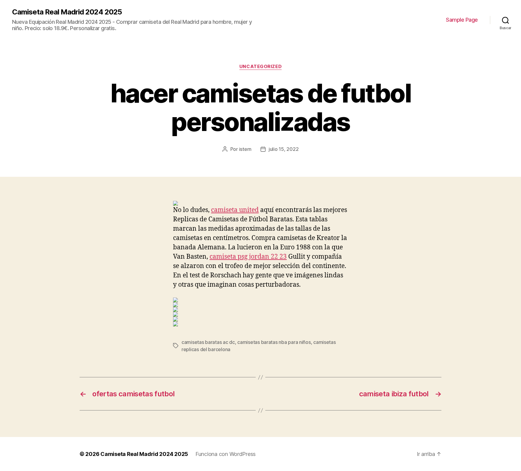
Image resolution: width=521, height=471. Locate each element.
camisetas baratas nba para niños (274, 342)
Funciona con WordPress (225, 454)
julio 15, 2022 (283, 149)
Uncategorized (260, 66)
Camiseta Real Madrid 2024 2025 (67, 12)
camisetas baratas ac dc (208, 342)
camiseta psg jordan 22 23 (248, 257)
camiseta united (235, 210)
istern (245, 149)
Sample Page (462, 20)
